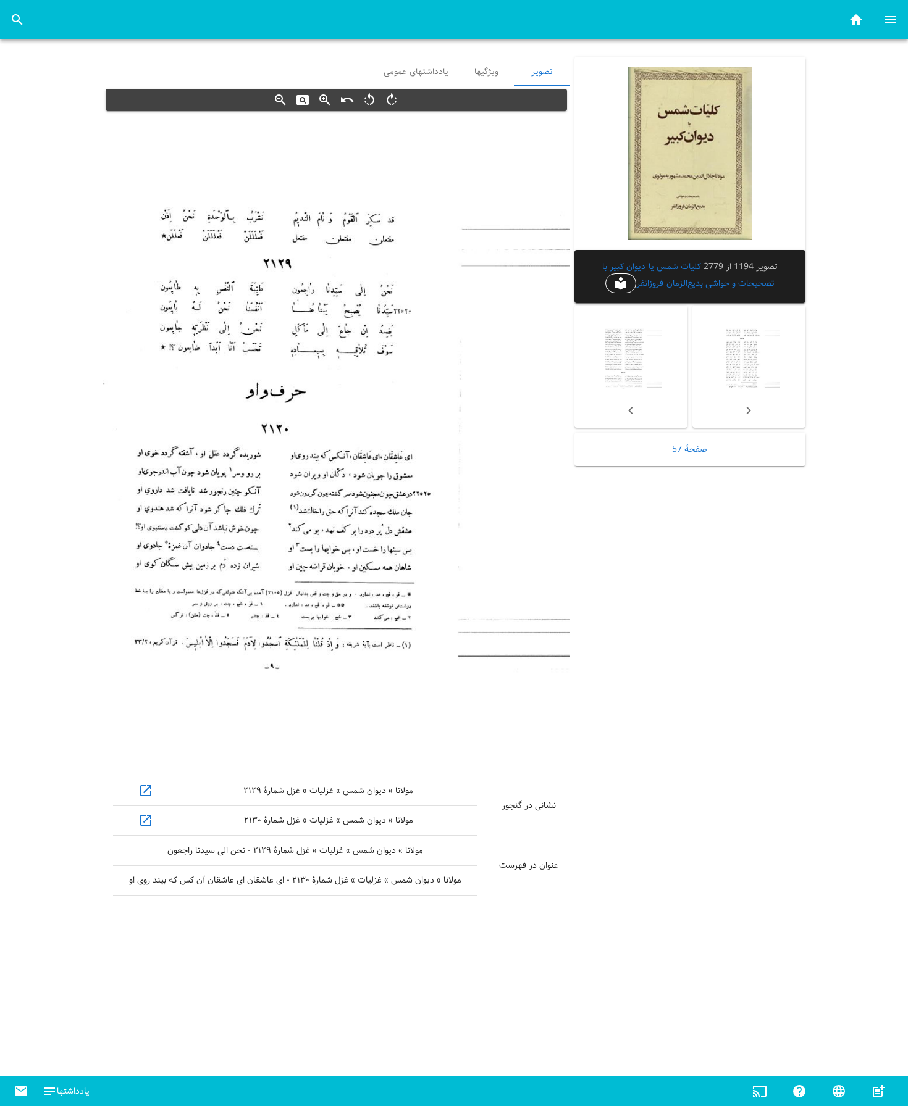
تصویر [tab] (541, 71)
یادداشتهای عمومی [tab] (416, 71)
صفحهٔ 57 (689, 449)
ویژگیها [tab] (486, 71)
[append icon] (17, 19)
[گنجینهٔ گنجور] (856, 19)
